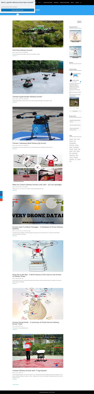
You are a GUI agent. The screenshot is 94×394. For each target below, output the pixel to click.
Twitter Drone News (47, 2)
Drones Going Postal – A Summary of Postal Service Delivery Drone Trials (35, 323)
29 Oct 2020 (74, 81)
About (72, 2)
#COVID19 (71, 87)
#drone (71, 88)
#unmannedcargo (73, 94)
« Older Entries (15, 384)
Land (25, 230)
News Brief (25, 52)
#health (78, 94)
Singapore (76, 157)
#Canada (78, 89)
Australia (71, 139)
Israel (74, 151)
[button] (17, 2)
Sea (27, 230)
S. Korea (71, 157)
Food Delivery (76, 147)
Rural (77, 155)
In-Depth (26, 186)
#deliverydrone (72, 96)
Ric (14, 52)
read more (14, 55)
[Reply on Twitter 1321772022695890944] (70, 108)
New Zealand (74, 153)
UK (75, 159)
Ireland (71, 151)
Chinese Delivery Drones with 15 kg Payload (29, 370)
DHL (74, 141)
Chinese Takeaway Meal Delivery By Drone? (29, 143)
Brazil (75, 139)
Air (22, 52)
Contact (77, 2)
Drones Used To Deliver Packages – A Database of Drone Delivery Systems (37, 228)
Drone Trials (72, 145)
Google (75, 149)
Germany (71, 149)
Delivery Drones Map (64, 2)
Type (39, 2)
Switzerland (72, 159)
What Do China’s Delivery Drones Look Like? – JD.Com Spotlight (37, 184)
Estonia (77, 145)
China (79, 139)
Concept (71, 141)
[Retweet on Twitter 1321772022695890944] (72, 108)
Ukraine (79, 159)
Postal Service (72, 155)
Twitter (77, 108)
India (79, 149)
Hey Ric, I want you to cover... (18, 10)
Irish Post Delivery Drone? (22, 50)
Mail (70, 153)
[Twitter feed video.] (74, 102)
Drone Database (73, 143)
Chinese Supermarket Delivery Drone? (27, 96)
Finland (71, 147)
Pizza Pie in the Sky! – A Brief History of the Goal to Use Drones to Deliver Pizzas (36, 275)
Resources (56, 2)
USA (70, 161)
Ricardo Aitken (75, 80)
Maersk (78, 151)
